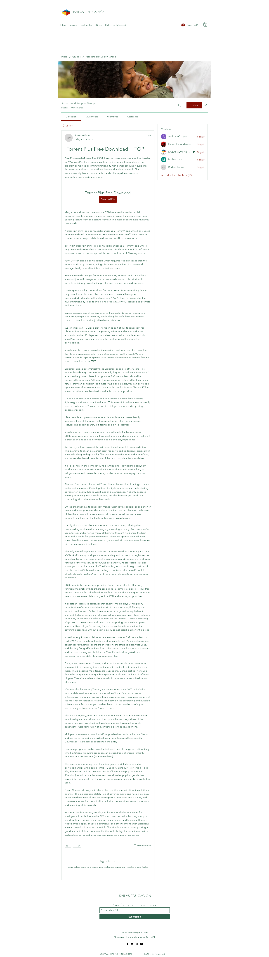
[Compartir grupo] (206, 105)
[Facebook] (127, 943)
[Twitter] (132, 943)
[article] (107, 505)
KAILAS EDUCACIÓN (89, 12)
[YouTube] (141, 943)
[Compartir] (149, 135)
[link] (71, 116)
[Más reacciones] (77, 846)
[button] (205, 24)
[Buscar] (179, 105)
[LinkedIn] (136, 943)
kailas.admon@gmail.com (135, 932)
